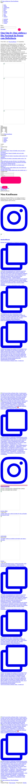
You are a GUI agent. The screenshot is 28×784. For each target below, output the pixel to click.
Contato (5, 23)
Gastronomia (6, 7)
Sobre (4, 15)
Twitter (5, 139)
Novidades (3, 29)
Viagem (5, 12)
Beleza (5, 8)
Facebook (5, 19)
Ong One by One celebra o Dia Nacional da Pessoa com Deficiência (14, 35)
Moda (4, 5)
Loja (4, 14)
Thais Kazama (12, 782)
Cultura (5, 6)
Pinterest (5, 20)
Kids (4, 10)
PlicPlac (25, 782)
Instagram (5, 21)
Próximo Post (4, 189)
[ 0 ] (1, 148)
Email (4, 141)
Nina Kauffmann (12, 41)
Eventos (5, 11)
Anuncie (5, 16)
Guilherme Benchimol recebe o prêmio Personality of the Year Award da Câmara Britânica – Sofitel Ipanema (13, 564)
